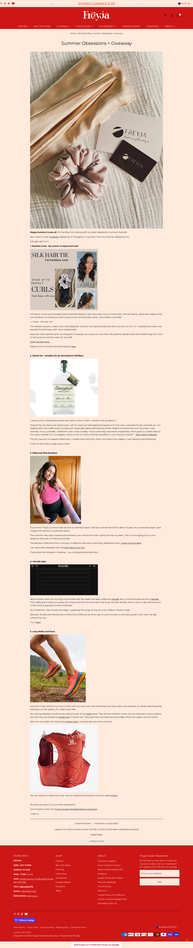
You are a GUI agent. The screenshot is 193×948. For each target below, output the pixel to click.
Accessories (106, 26)
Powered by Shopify (70, 935)
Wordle (115, 599)
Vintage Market (131, 26)
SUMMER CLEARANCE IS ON (96, 3)
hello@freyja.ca (28, 891)
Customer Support (107, 861)
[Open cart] (177, 15)
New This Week (42, 26)
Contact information (22, 932)
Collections (83, 26)
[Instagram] (5, 3)
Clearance (153, 26)
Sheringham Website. (146, 434)
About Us (102, 890)
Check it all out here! (131, 543)
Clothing (62, 26)
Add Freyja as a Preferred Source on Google (96, 944)
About (169, 26)
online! (114, 795)
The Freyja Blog (84, 33)
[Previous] (52, 3)
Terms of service (47, 927)
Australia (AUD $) (167, 927)
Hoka (88, 714)
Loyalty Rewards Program (110, 878)
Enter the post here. (40, 342)
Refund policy (19, 927)
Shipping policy (62, 927)
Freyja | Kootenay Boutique (45, 935)
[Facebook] (1, 3)
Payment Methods (107, 882)
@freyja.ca (32, 896)
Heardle (155, 599)
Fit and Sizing (104, 886)
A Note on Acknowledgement (112, 899)
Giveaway (54, 237)
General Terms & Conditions (111, 895)
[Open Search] (165, 15)
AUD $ (185, 3)
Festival (22, 26)
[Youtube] (13, 3)
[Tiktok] (8, 3)
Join (160, 882)
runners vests (71, 721)
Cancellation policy (78, 927)
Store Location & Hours (109, 865)
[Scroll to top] (187, 940)
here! (38, 622)
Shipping (102, 873)
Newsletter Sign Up (107, 903)
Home (73, 33)
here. (73, 346)
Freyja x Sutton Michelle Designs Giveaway (76, 809)
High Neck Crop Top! (74, 547)
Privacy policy (33, 927)
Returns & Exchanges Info (110, 869)
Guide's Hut (64, 717)
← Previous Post (96, 841)
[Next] (141, 3)
